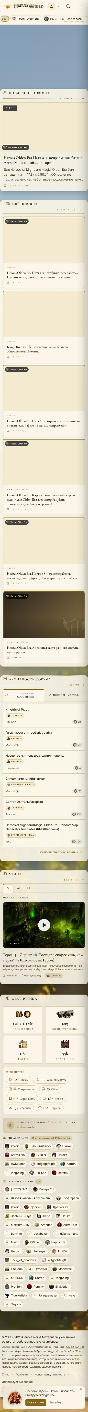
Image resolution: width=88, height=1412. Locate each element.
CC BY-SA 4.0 (75, 1346)
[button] (54, 6)
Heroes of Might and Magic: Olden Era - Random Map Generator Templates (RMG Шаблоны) (42, 827)
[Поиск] (68, 6)
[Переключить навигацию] (80, 6)
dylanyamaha (26, 1127)
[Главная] (24, 6)
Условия (22, 1374)
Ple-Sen (11, 722)
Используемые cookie (17, 1382)
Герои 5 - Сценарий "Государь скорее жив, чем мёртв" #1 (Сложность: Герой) (43, 957)
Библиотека (16, 1072)
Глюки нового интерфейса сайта (29, 732)
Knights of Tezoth (18, 709)
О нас (5, 1374)
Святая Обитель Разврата (24, 802)
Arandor (11, 814)
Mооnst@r (12, 745)
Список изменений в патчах (25, 779)
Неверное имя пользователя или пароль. (35, 755)
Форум (75, 685)
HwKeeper (12, 768)
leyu (8, 841)
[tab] (23, 695)
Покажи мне (35, 1402)
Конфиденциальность (50, 1374)
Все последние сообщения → (58, 852)
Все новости (70, 98)
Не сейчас (56, 1402)
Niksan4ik (12, 975)
